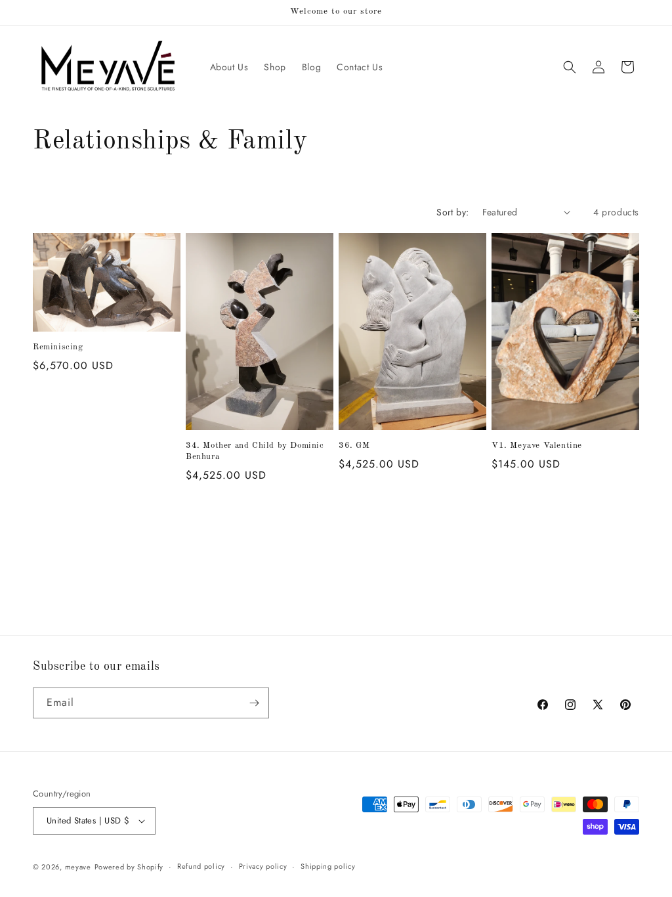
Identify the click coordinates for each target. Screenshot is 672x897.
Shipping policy (328, 866)
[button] (569, 67)
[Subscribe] (254, 703)
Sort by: (452, 212)
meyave (78, 867)
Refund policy (201, 866)
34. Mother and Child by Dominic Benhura (255, 451)
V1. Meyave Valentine (537, 445)
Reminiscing (58, 347)
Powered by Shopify (129, 867)
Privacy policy (263, 866)
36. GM (354, 445)
